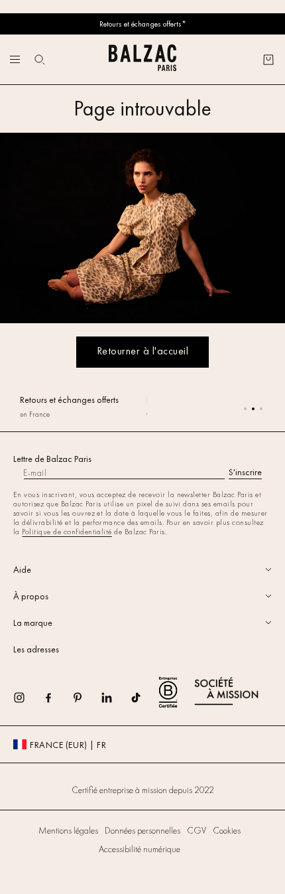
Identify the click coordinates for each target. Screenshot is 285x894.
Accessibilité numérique (139, 849)
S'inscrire (245, 472)
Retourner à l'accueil (142, 351)
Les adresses (36, 649)
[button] (39, 59)
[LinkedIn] (115, 702)
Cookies (227, 830)
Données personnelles (142, 830)
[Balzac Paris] (142, 59)
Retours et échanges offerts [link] (69, 400)
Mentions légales (68, 830)
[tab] (142, 569)
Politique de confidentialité (66, 531)
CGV (196, 830)
